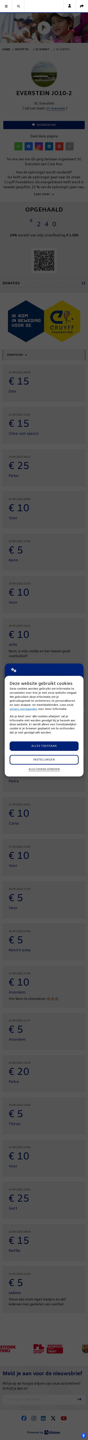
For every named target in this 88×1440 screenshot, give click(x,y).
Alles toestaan (44, 746)
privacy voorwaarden (23, 709)
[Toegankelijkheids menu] (83, 1435)
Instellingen (44, 760)
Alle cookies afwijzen (44, 769)
